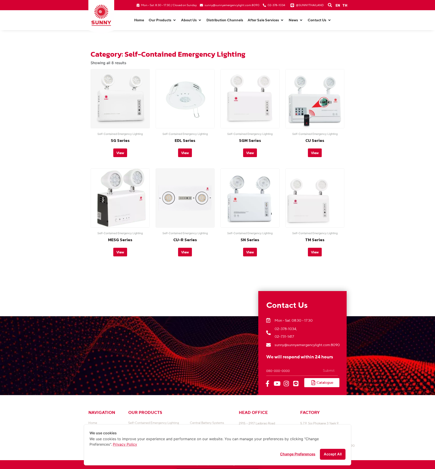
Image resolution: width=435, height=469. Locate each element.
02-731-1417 (284, 336)
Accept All (333, 454)
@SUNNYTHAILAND (310, 5)
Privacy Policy (125, 444)
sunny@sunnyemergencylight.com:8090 (232, 5)
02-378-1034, (286, 329)
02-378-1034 (276, 5)
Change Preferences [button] (297, 454)
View (120, 153)
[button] (162, 20)
